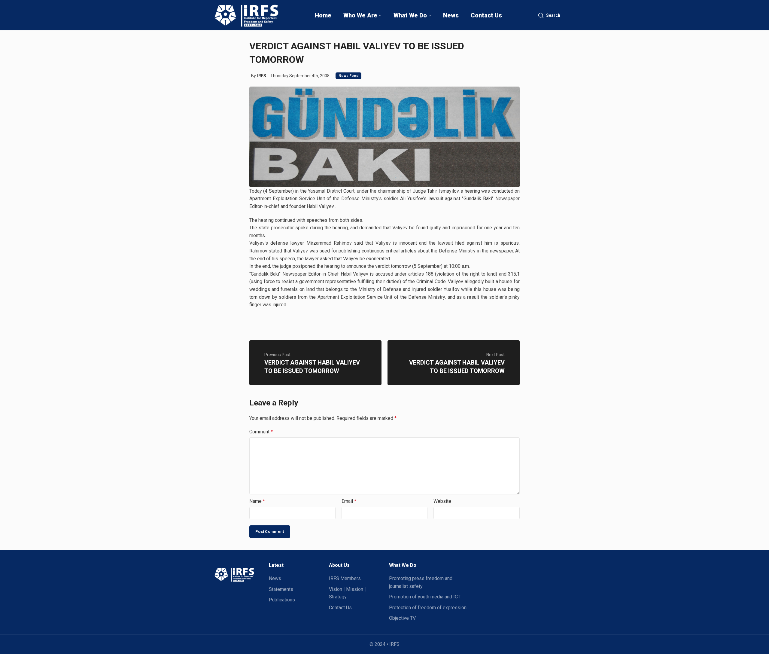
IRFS (261, 75)
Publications (282, 600)
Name (257, 501)
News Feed (348, 76)
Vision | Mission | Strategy (347, 593)
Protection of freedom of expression (428, 607)
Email (349, 501)
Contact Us (340, 607)
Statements (281, 589)
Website (442, 501)
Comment (261, 432)
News (275, 578)
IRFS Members (345, 578)
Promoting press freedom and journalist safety (420, 582)
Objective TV (402, 618)
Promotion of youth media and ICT (424, 597)
